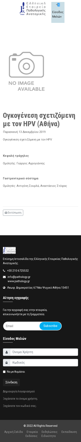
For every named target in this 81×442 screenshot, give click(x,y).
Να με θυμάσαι (16, 371)
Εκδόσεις (32, 436)
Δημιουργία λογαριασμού (19, 391)
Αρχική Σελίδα (13, 431)
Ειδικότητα (48, 436)
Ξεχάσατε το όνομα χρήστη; (20, 398)
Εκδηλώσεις (50, 431)
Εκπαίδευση (69, 431)
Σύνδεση (11, 382)
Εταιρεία (32, 431)
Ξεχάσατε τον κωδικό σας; (19, 405)
